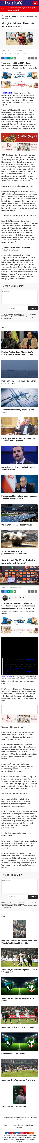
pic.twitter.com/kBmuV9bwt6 (15, 669)
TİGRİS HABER (6, 677)
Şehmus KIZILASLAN (16, 598)
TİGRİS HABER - (7, 93)
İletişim (20, 1125)
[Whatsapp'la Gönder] (11, 58)
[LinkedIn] (8, 58)
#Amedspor (29, 659)
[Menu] (35, 3)
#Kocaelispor (31, 662)
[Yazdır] (15, 58)
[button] (29, 58)
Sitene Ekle (19, 1127)
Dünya (14, 16)
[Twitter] (5, 58)
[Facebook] (2, 58)
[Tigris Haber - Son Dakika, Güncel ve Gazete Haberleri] (11, 3)
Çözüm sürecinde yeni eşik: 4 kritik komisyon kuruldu (23, 9)
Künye (14, 1125)
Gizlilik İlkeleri (29, 1125)
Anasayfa (7, 16)
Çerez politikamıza (31, 1139)
